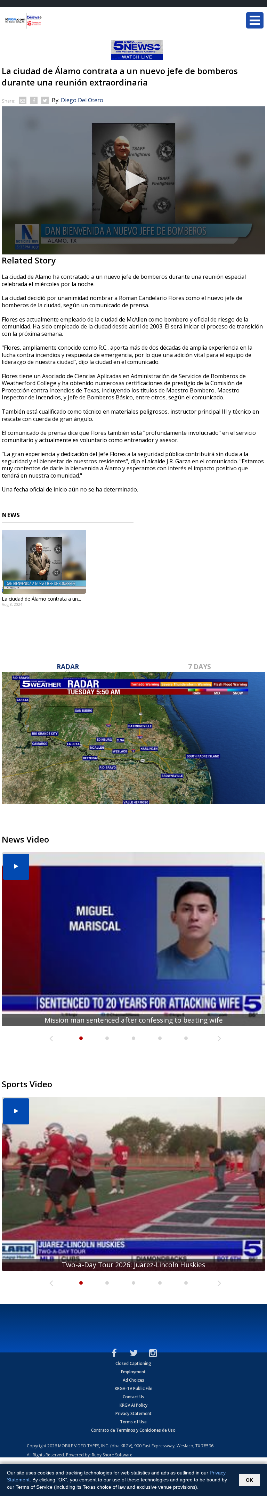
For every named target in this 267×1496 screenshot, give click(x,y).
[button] (133, 180)
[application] (133, 180)
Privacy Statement (133, 1413)
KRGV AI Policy (133, 1405)
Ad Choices (133, 1380)
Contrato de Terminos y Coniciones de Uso (133, 1430)
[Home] (46, 21)
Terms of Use (133, 1422)
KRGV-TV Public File (133, 1388)
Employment (133, 1372)
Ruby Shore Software (112, 1455)
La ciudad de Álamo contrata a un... (41, 598)
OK (249, 1480)
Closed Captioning (133, 1363)
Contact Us (133, 1397)
